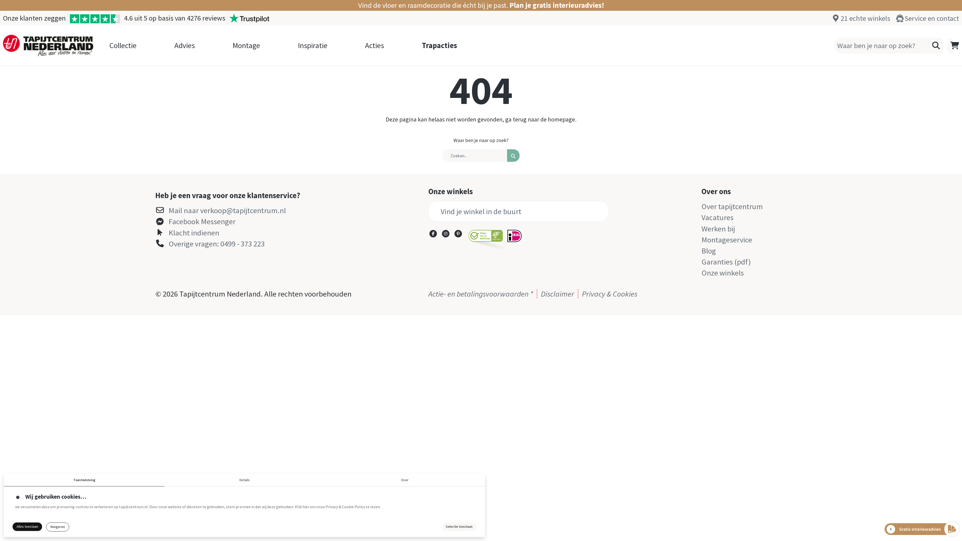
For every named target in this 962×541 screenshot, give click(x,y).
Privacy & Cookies (609, 294)
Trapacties (439, 45)
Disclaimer (557, 294)
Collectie (123, 45)
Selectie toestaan (459, 526)
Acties (374, 45)
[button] (481, 5)
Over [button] (405, 480)
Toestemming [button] (84, 480)
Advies (184, 45)
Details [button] (244, 480)
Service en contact (932, 18)
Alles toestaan (27, 526)
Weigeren (57, 526)
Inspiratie (312, 45)
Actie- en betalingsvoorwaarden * (480, 294)
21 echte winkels (865, 18)
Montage (246, 45)
